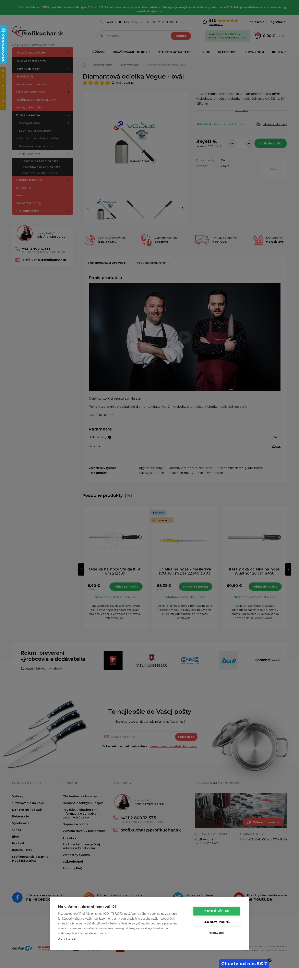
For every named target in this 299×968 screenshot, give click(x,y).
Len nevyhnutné (216, 921)
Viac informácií (67, 939)
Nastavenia (217, 932)
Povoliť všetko (216, 911)
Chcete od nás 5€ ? (244, 963)
